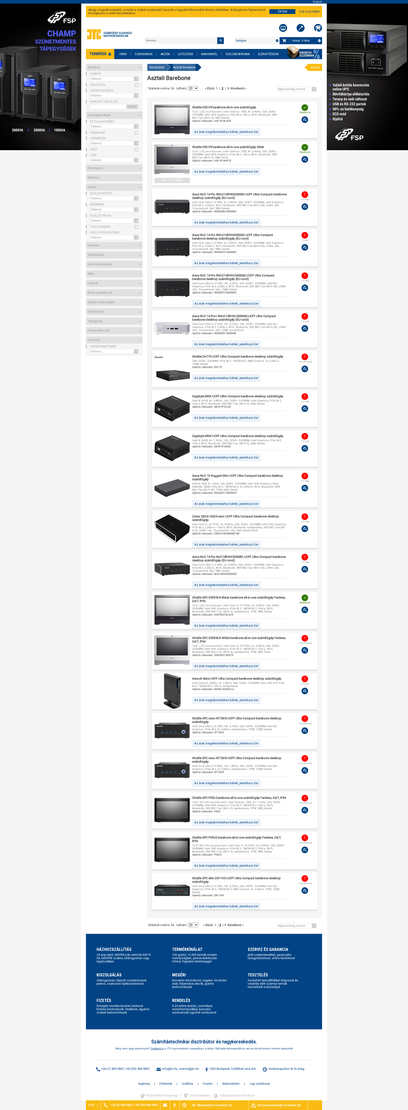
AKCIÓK (165, 54)
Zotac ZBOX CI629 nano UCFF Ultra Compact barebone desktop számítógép (235, 518)
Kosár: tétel (301, 40)
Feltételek (165, 1083)
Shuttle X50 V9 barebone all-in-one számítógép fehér (228, 147)
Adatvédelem (231, 1083)
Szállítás (187, 1083)
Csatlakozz (157, 1048)
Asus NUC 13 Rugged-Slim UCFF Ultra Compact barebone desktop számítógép (237, 477)
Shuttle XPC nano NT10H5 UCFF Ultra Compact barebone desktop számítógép (236, 720)
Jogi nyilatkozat (259, 1083)
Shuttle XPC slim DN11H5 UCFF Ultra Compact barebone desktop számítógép (236, 879)
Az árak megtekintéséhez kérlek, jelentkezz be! (226, 132)
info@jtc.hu (170, 1069)
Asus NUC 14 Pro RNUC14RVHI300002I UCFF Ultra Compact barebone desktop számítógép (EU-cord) (232, 236)
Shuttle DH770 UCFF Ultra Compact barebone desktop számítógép (237, 356)
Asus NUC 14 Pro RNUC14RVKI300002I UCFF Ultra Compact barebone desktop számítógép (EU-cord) (239, 196)
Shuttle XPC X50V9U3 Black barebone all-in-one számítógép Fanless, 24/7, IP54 (239, 599)
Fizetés (207, 1083)
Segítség (144, 1083)
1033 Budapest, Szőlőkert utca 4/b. (233, 1069)
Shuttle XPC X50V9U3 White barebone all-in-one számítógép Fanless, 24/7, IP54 (239, 639)
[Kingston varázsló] (318, 28)
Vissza (315, 67)
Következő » (238, 88)
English (317, 1)
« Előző (210, 88)
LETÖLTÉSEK (185, 54)
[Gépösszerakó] (283, 28)
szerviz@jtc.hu (189, 1069)
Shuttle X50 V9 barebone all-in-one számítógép (224, 107)
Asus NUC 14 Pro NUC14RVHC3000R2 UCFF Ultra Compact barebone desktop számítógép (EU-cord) (239, 558)
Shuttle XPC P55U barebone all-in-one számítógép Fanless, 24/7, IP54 (239, 798)
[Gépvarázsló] (301, 28)
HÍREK (123, 54)
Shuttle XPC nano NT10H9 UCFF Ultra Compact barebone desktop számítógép (236, 759)
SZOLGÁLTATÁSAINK (237, 54)
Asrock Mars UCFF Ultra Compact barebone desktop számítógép (236, 678)
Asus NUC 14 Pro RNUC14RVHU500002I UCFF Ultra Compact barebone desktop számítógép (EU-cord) (233, 277)
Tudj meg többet (309, 11)
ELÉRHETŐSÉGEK (268, 54)
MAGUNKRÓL (209, 54)
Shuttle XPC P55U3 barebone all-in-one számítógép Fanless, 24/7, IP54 (236, 839)
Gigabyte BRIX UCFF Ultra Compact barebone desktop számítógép (237, 396)
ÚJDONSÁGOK (144, 54)
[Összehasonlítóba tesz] (305, 119)
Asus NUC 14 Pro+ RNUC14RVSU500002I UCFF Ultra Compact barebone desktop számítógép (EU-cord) (234, 317)
